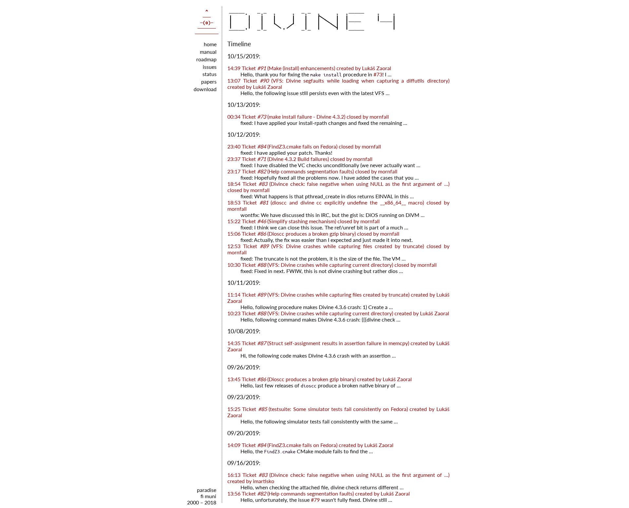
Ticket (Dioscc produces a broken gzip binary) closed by (313, 233)
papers (209, 81)
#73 (377, 74)
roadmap (206, 59)
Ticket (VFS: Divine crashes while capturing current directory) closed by (332, 265)
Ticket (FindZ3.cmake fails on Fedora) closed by (304, 146)
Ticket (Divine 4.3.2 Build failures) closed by (299, 159)
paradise (206, 490)
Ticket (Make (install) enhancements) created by (309, 68)
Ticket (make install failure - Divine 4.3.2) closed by (308, 116)
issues (210, 67)
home (210, 44)
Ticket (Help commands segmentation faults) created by (318, 493)
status (209, 74)
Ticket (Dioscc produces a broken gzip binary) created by (319, 379)
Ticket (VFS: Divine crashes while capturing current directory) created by (338, 313)
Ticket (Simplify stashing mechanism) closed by (303, 221)
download (205, 89)
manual (208, 52)
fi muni (208, 496)
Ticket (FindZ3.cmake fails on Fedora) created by (310, 445)
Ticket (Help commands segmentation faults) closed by (312, 171)
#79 (315, 500)
